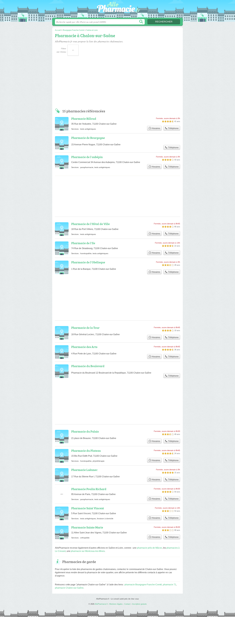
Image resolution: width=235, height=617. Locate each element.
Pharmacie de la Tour (85, 328)
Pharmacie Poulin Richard (88, 489)
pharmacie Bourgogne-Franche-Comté (143, 584)
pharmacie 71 (169, 584)
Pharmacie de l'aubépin (87, 157)
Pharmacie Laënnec (84, 470)
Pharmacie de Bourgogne (88, 138)
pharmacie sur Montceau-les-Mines (88, 551)
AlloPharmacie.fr (117, 9)
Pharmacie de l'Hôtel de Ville (90, 224)
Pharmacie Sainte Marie (87, 527)
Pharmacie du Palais (85, 431)
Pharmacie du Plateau (86, 450)
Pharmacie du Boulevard (87, 366)
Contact (127, 604)
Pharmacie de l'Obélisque (88, 262)
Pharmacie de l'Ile (83, 243)
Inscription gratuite (139, 604)
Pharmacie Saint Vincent (87, 508)
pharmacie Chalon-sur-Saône (69, 588)
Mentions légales (116, 604)
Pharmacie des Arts (84, 347)
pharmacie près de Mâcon (149, 548)
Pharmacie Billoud (83, 118)
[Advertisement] (117, 83)
